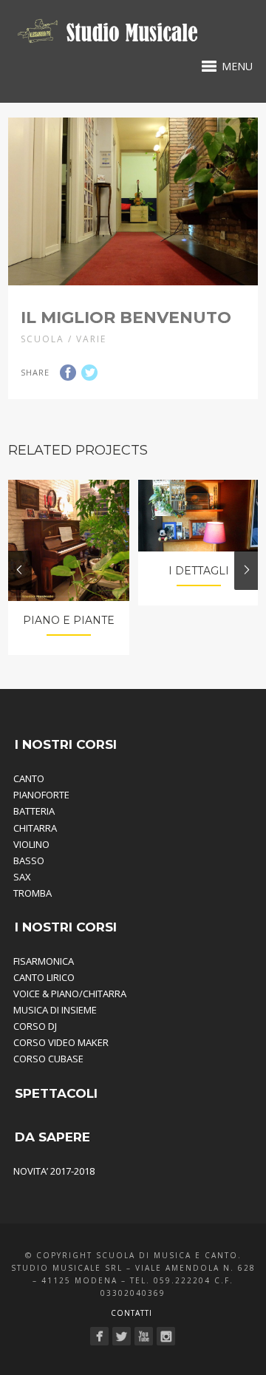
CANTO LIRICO (44, 977)
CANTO (28, 778)
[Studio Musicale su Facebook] (99, 1336)
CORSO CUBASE (48, 1058)
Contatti (131, 1313)
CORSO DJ (35, 1026)
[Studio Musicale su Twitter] (121, 1336)
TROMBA (32, 893)
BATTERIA (34, 811)
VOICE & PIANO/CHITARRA (69, 993)
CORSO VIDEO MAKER (61, 1042)
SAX (22, 876)
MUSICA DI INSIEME (55, 1009)
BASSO (28, 860)
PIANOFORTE (41, 794)
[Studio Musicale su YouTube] (143, 1336)
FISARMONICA (43, 961)
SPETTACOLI (56, 1093)
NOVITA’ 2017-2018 (54, 1171)
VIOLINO (31, 844)
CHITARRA (35, 828)
